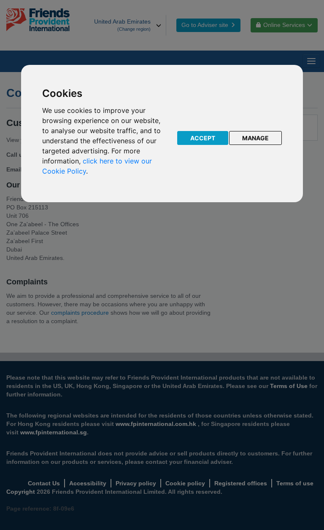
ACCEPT (202, 138)
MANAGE (255, 138)
